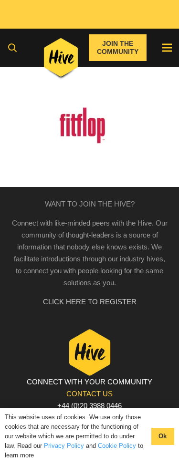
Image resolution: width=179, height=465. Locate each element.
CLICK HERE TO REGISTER (90, 302)
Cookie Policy (117, 445)
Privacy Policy (64, 445)
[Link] (61, 59)
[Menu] (167, 48)
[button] (12, 48)
